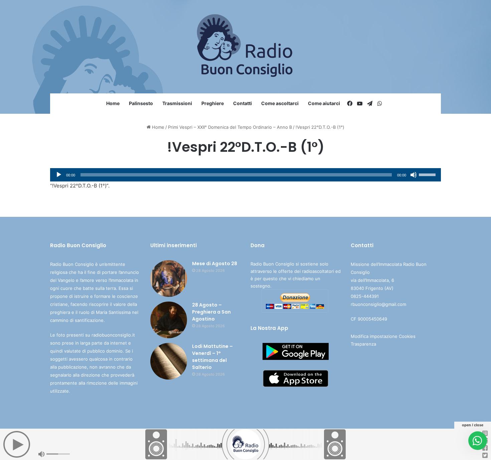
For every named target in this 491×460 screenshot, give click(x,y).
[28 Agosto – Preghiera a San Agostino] (168, 320)
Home (113, 103)
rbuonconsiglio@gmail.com (378, 304)
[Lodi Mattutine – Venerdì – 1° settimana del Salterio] (168, 361)
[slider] (428, 174)
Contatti (242, 103)
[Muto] (413, 174)
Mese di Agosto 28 (214, 263)
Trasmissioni (177, 103)
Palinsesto (141, 103)
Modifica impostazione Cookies (383, 336)
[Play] (58, 174)
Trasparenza (363, 344)
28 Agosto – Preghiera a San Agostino (211, 312)
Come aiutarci (324, 103)
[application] (245, 174)
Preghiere (212, 103)
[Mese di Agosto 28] (168, 278)
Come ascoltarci (280, 103)
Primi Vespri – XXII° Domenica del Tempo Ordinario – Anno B (230, 127)
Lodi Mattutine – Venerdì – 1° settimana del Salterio (212, 357)
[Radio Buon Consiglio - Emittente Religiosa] (245, 46)
